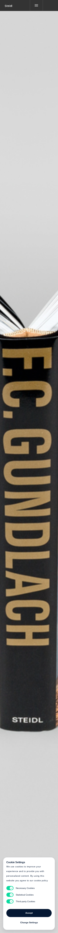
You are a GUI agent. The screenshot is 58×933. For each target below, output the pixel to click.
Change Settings (29, 922)
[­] (48, 5)
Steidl (8, 5)
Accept (29, 913)
